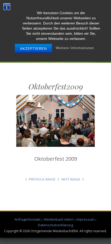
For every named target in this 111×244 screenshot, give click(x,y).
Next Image (70, 179)
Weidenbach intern (59, 219)
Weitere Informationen (75, 48)
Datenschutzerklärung (55, 225)
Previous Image (42, 179)
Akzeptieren (33, 49)
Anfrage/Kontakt (27, 219)
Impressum (85, 219)
